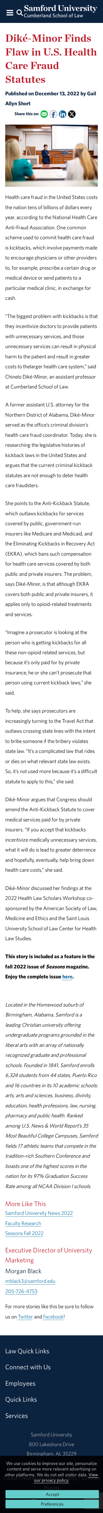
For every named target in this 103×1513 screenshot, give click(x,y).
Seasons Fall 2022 (24, 1233)
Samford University (51, 1434)
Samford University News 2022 (39, 1213)
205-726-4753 (21, 1291)
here (67, 976)
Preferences (52, 1504)
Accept (52, 1494)
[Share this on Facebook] (53, 114)
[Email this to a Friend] (44, 114)
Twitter (25, 1316)
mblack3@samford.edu (30, 1281)
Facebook (53, 1316)
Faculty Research (23, 1223)
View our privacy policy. (66, 1477)
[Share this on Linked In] (62, 114)
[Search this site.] (20, 12)
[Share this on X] (72, 114)
